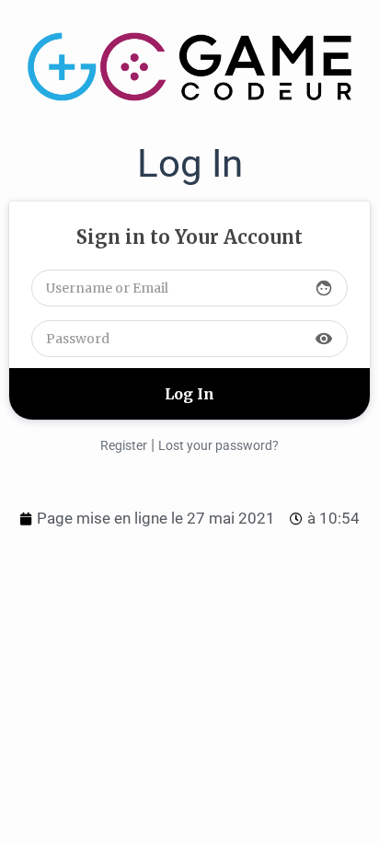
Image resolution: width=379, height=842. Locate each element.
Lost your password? (218, 445)
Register (123, 445)
